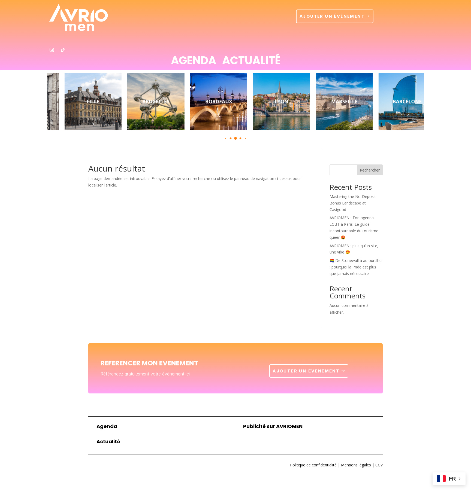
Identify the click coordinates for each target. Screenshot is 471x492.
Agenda (193, 62)
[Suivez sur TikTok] (62, 49)
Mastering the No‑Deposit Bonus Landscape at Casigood (353, 203)
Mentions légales (355, 464)
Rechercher (370, 170)
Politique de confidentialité (313, 464)
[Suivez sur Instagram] (51, 49)
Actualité (251, 62)
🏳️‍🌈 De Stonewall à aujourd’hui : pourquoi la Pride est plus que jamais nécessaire (356, 267)
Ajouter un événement (332, 16)
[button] (225, 138)
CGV (378, 464)
